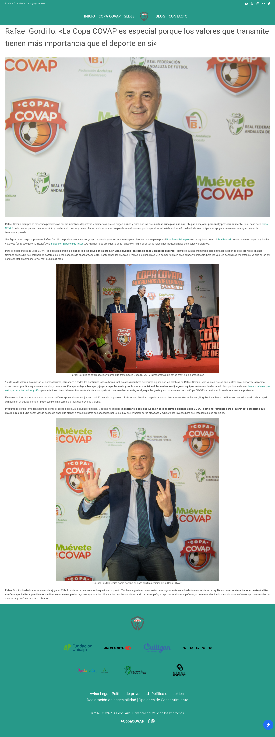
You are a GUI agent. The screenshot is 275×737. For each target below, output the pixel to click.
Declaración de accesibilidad (111, 700)
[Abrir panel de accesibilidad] (268, 725)
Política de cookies (167, 693)
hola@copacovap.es (36, 3)
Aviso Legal (99, 693)
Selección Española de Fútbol (67, 243)
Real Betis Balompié (177, 239)
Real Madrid (224, 239)
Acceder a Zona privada (15, 3)
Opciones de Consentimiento (163, 700)
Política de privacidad (130, 693)
